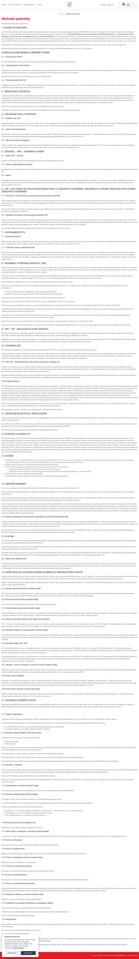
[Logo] (69, 4)
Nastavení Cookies (132, 955)
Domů (63, 14)
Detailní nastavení (18, 948)
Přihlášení (104, 5)
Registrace (111, 5)
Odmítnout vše (12, 953)
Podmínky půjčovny (29, 5)
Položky (3, 5)
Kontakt (40, 5)
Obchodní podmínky (15, 5)
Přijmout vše (28, 953)
